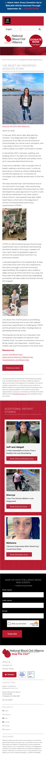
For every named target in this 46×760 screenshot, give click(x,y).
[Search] (39, 29)
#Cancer (6, 126)
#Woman (26, 126)
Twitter (6, 711)
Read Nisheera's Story (19, 554)
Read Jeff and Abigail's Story (22, 458)
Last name (7, 600)
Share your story (13, 368)
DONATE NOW (31, 9)
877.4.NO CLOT (13, 688)
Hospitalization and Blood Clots (15, 360)
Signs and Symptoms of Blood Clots (17, 357)
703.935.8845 (11, 686)
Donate (10, 675)
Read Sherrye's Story (18, 506)
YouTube (7, 722)
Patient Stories (12, 60)
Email (5, 611)
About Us (6, 662)
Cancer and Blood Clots (12, 355)
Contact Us (7, 665)
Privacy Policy (8, 669)
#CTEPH (13, 126)
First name (7, 590)
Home (4, 60)
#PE (19, 126)
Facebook (7, 714)
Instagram (7, 729)
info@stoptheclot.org (20, 394)
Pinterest (7, 726)
